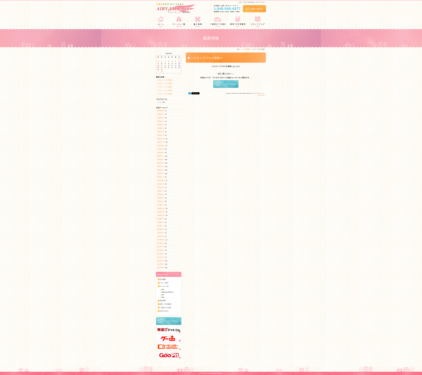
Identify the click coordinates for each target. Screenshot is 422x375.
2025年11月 (161, 142)
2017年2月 (160, 264)
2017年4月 (160, 257)
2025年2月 (160, 173)
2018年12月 (161, 208)
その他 (159, 102)
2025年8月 (160, 152)
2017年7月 (160, 247)
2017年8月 (160, 243)
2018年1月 (160, 236)
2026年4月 (160, 124)
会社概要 (163, 279)
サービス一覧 (164, 286)
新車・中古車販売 (165, 304)
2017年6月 (160, 250)
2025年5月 (160, 163)
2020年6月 (160, 194)
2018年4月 (160, 229)
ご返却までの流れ (165, 307)
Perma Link (262, 95)
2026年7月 (160, 114)
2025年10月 (161, 145)
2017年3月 (160, 261)
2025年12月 (161, 139)
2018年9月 (160, 219)
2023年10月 (161, 180)
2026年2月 (160, 131)
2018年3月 (160, 233)
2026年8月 (160, 111)
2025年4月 (160, 166)
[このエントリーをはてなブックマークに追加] (189, 93)
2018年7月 (160, 226)
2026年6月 (160, 118)
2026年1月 (160, 135)
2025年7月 (160, 156)
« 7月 (161, 72)
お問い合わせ (164, 311)
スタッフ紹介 (164, 283)
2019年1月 (160, 205)
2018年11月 (161, 212)
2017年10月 (161, 240)
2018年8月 (160, 222)
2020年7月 (160, 191)
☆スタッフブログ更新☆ (165, 80)
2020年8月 (160, 187)
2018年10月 (161, 215)
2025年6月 (160, 159)
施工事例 (163, 300)
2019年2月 (160, 201)
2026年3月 (160, 128)
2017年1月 (160, 267)
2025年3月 (160, 170)
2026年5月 (160, 121)
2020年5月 (160, 198)
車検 (162, 289)
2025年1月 (160, 177)
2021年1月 (160, 184)
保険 (162, 297)
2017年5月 (160, 254)
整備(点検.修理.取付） (167, 292)
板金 (162, 294)
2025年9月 (160, 149)
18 (165, 65)
